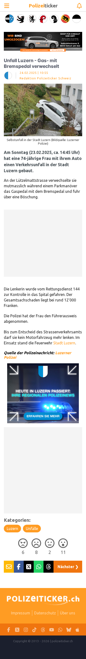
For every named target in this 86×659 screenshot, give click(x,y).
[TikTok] (34, 629)
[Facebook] (8, 629)
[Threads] (43, 629)
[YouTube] (51, 629)
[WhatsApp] (60, 629)
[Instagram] (25, 629)
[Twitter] (17, 629)
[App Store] (77, 629)
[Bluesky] (68, 629)
